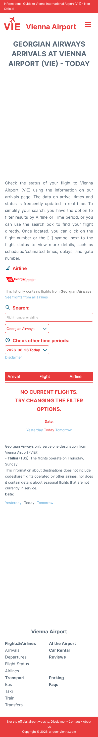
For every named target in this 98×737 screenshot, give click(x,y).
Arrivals (12, 650)
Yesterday (34, 430)
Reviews (57, 657)
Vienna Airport (51, 26)
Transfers (14, 704)
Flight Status (17, 663)
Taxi (9, 691)
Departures (15, 657)
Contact (74, 721)
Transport (15, 677)
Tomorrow (63, 430)
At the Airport (62, 643)
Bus (8, 684)
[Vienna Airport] (12, 23)
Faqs (53, 684)
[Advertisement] (49, 125)
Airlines (12, 670)
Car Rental (59, 650)
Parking (56, 677)
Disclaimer (58, 721)
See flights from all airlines (26, 297)
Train (9, 698)
